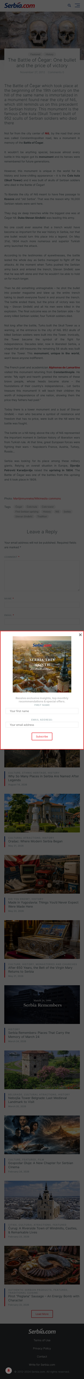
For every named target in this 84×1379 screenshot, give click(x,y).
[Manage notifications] (8, 1370)
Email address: (42, 719)
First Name (42, 705)
